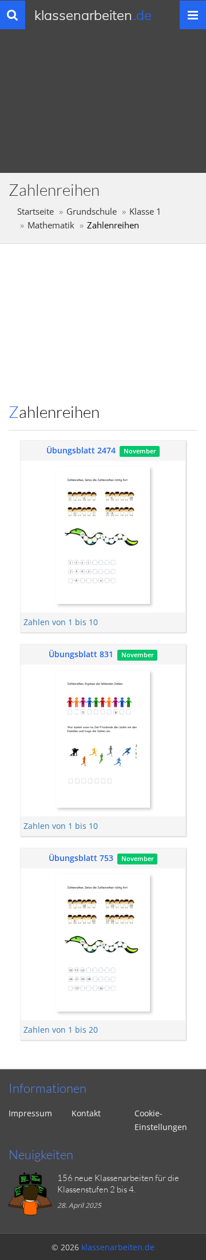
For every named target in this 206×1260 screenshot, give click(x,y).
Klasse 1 (145, 212)
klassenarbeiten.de (117, 1247)
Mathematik (50, 225)
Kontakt (86, 1113)
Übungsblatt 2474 (81, 450)
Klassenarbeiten (93, 14)
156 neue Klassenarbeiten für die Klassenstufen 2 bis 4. (118, 1183)
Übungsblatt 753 (81, 857)
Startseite (35, 212)
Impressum (30, 1113)
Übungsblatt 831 (81, 654)
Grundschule (91, 212)
